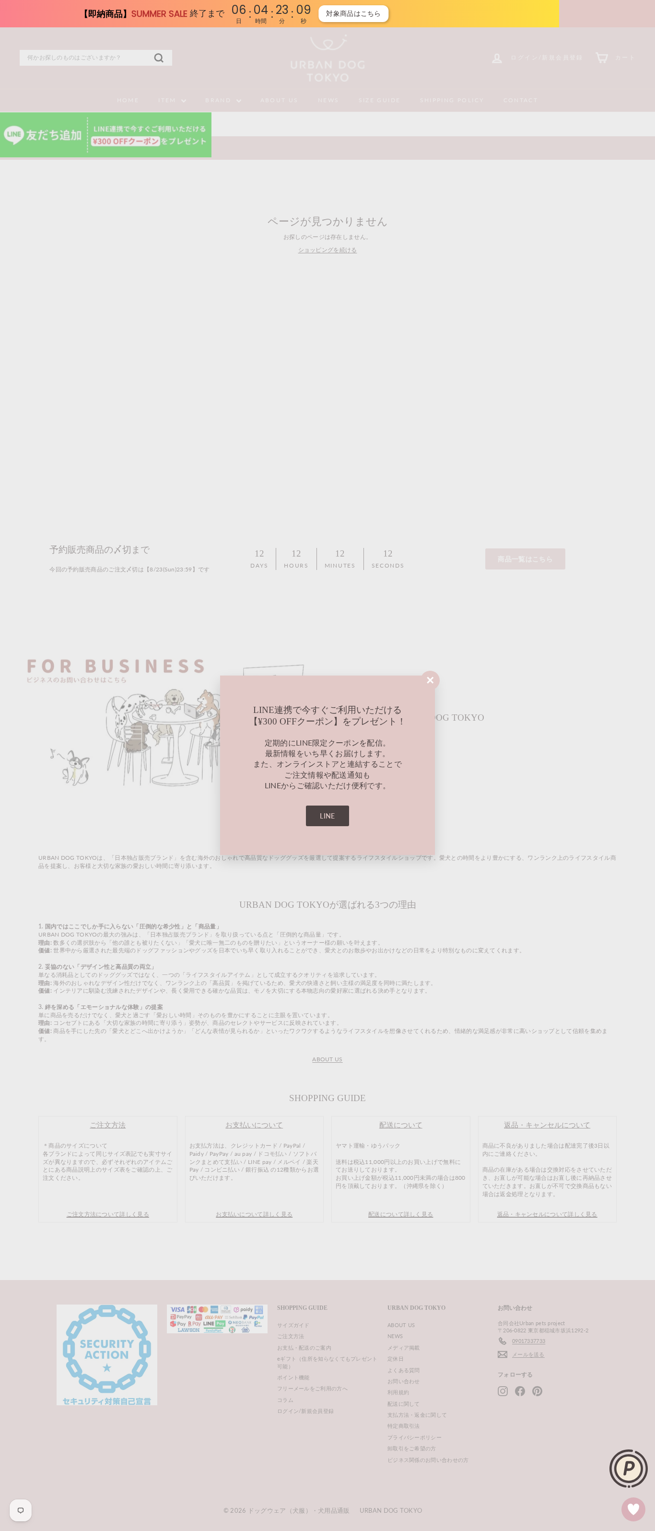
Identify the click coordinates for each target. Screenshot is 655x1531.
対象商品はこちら (60, 13)
